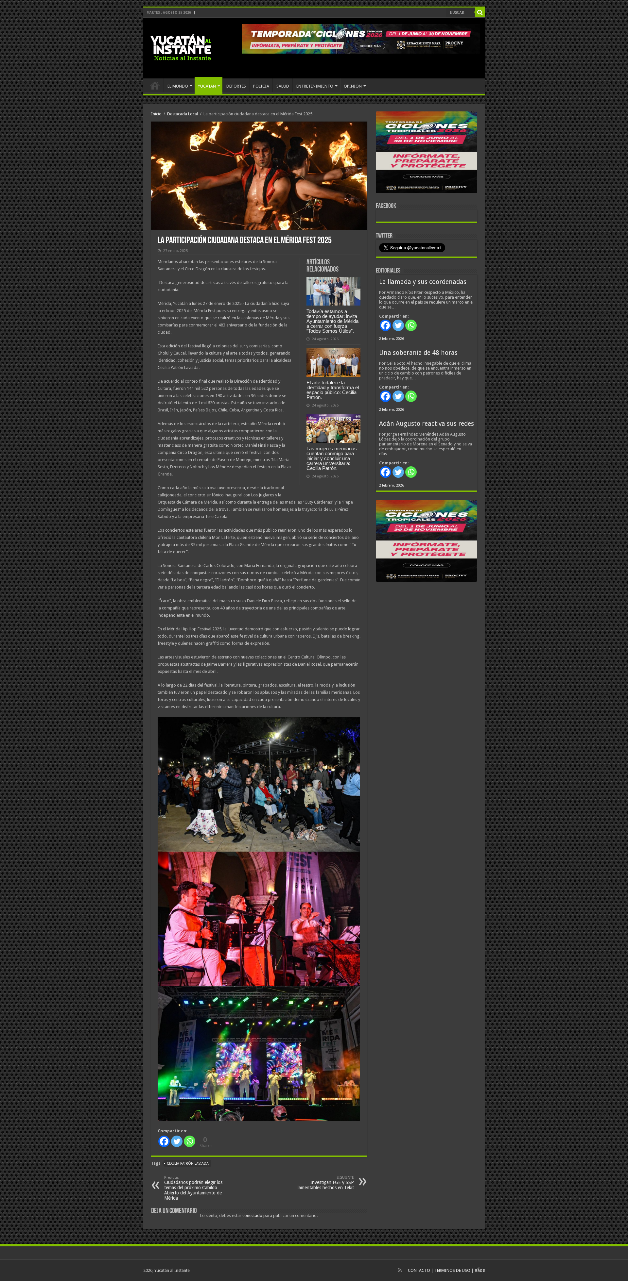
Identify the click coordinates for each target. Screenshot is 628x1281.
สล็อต (480, 1270)
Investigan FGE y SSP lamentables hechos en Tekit (326, 1182)
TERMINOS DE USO (452, 1270)
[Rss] (399, 1270)
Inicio (156, 113)
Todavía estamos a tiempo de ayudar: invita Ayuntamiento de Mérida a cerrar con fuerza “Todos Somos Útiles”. (332, 321)
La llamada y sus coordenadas (422, 282)
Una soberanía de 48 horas (418, 353)
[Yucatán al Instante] (181, 47)
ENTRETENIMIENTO (314, 86)
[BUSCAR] (480, 12)
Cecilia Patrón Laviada (188, 1163)
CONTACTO (419, 1270)
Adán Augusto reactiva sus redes (426, 423)
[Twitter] (177, 1141)
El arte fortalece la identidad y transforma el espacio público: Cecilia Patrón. (332, 390)
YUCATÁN (207, 86)
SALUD (282, 86)
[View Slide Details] (426, 153)
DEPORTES (236, 86)
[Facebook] (164, 1141)
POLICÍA (261, 86)
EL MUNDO (177, 86)
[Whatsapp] (189, 1141)
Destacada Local (182, 113)
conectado (252, 1215)
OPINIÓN (353, 86)
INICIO (155, 85)
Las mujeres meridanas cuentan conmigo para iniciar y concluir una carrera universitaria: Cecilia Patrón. (331, 458)
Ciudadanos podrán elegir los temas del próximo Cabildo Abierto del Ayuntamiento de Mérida (193, 1188)
